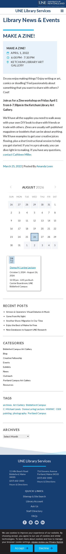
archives (7, 404)
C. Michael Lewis (12, 409)
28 (49, 237)
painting (7, 413)
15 (55, 220)
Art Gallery (19, 404)
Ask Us (34, 506)
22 (55, 228)
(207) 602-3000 (16, 480)
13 (42, 220)
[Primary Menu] (62, 11)
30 (11, 245)
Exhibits (7, 367)
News (6, 371)
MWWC (50, 409)
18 (27, 228)
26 (34, 237)
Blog (5, 353)
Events (6, 362)
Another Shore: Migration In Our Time (24, 320)
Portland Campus (37, 413)
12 (34, 220)
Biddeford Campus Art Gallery (17, 349)
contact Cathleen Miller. (17, 154)
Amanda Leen (44, 166)
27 (42, 237)
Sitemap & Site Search (34, 496)
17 (19, 228)
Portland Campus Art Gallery (17, 380)
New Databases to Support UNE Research (26, 329)
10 (19, 220)
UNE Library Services (33, 11)
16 (11, 228)
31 (19, 245)
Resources (8, 385)
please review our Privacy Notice (47, 542)
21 (49, 228)
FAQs (34, 515)
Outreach (7, 376)
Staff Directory (34, 510)
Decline (44, 548)
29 (55, 237)
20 (42, 228)
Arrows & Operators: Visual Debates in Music (28, 311)
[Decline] (62, 541)
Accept (19, 548)
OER (58, 409)
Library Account (34, 501)
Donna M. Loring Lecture (23, 267)
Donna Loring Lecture (33, 409)
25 (27, 237)
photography (20, 413)
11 (27, 220)
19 (34, 228)
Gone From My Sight (16, 316)
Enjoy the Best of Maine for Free (21, 325)
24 (19, 237)
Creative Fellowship (12, 358)
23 (11, 237)
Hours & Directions (18, 484)
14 (49, 220)
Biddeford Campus (36, 404)
